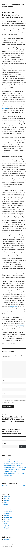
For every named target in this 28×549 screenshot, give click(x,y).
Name (4, 380)
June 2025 (6, 523)
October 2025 (7, 515)
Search (4, 443)
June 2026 (6, 500)
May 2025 (6, 525)
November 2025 (8, 513)
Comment (5, 359)
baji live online (20, 325)
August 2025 (7, 519)
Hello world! (21, 485)
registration (13, 306)
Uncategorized (7, 539)
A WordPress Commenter (9, 485)
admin (5, 343)
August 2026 (7, 496)
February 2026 (7, 508)
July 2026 (6, 498)
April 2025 (6, 527)
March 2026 (7, 506)
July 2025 (6, 521)
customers (5, 108)
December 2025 (8, 511)
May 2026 (6, 502)
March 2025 (7, 528)
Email (4, 387)
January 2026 (7, 509)
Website (4, 393)
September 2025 (8, 517)
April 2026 (6, 504)
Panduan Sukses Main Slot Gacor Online (10, 545)
